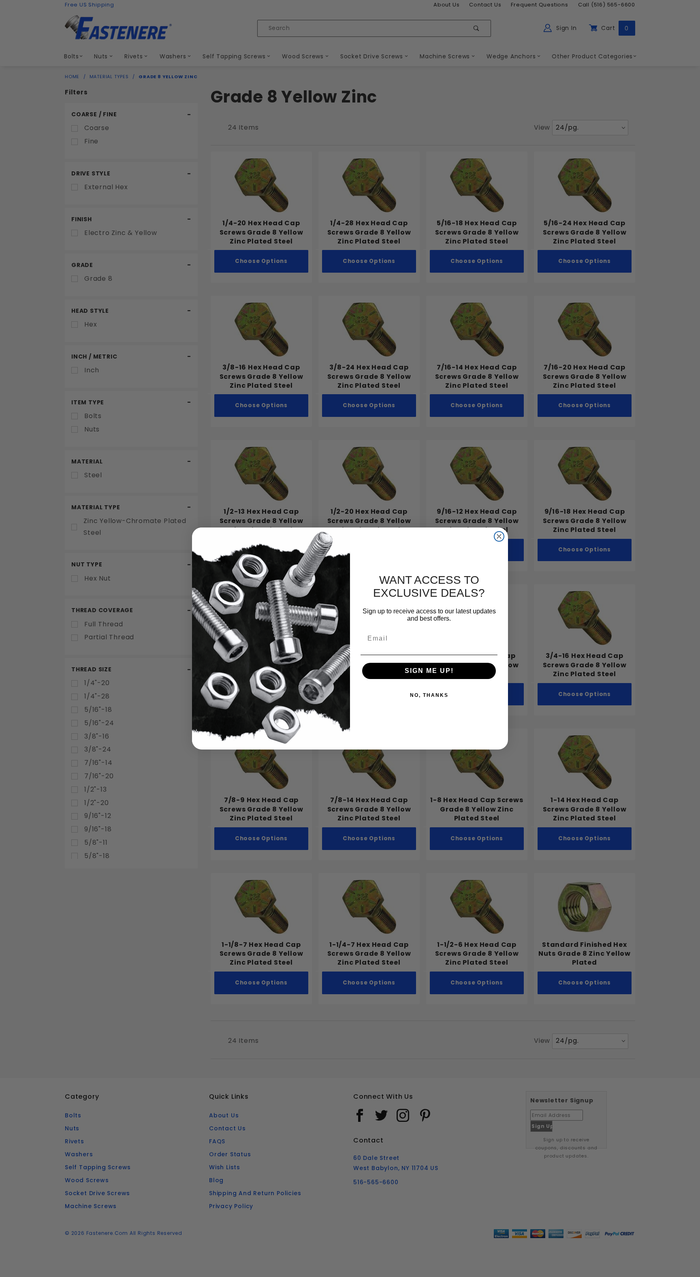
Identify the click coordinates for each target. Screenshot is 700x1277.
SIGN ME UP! (429, 670)
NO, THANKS (429, 695)
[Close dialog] (499, 536)
